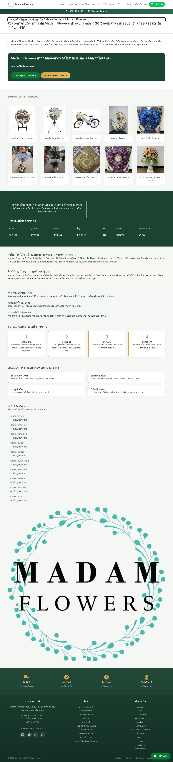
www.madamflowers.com (32, 728)
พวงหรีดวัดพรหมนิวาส (19, 478)
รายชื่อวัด (141, 745)
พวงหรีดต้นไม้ (86, 729)
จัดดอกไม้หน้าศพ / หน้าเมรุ (86, 741)
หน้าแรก (140, 707)
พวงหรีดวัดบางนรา (18, 443)
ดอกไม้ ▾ (85, 4)
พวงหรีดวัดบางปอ (17, 452)
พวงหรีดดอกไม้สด (86, 707)
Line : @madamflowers (25, 75)
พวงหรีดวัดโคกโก (17, 425)
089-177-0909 (76, 11)
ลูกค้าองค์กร (140, 726)
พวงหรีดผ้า (86, 722)
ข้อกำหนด (140, 758)
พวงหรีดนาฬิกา (86, 737)
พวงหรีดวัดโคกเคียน (18, 434)
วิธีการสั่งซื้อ (108, 4)
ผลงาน (96, 4)
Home (61, 4)
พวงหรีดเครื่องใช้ (86, 733)
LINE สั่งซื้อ (158, 4)
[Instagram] (35, 735)
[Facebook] (29, 735)
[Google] (42, 735)
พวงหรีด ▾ (73, 4)
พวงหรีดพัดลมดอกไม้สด (86, 726)
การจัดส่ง (140, 722)
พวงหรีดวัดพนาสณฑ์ (18, 470)
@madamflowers (99, 11)
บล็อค (128, 4)
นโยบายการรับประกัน (140, 729)
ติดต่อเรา (140, 737)
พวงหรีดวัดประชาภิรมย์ (19, 461)
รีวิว (120, 4)
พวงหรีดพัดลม (86, 711)
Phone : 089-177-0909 (56, 75)
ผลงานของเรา (141, 718)
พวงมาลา (86, 718)
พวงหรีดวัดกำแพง (17, 416)
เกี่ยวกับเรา (140, 733)
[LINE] (22, 735)
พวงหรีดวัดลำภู (16, 496)
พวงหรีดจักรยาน (86, 714)
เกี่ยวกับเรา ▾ (140, 4)
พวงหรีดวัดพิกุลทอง (18, 487)
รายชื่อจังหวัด (140, 749)
